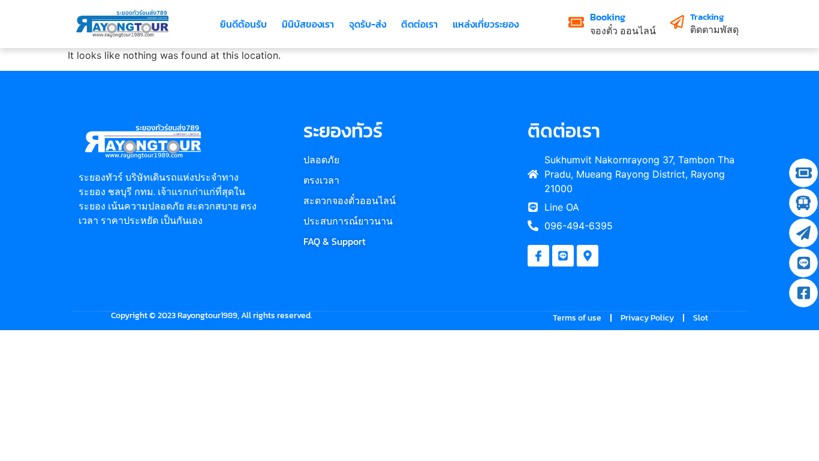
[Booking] (576, 22)
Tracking (707, 16)
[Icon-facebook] (538, 256)
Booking (607, 17)
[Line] (563, 256)
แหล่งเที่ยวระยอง (486, 24)
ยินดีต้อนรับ (243, 24)
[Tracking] (677, 22)
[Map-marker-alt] (587, 256)
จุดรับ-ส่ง (367, 24)
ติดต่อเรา (419, 24)
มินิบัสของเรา (308, 24)
